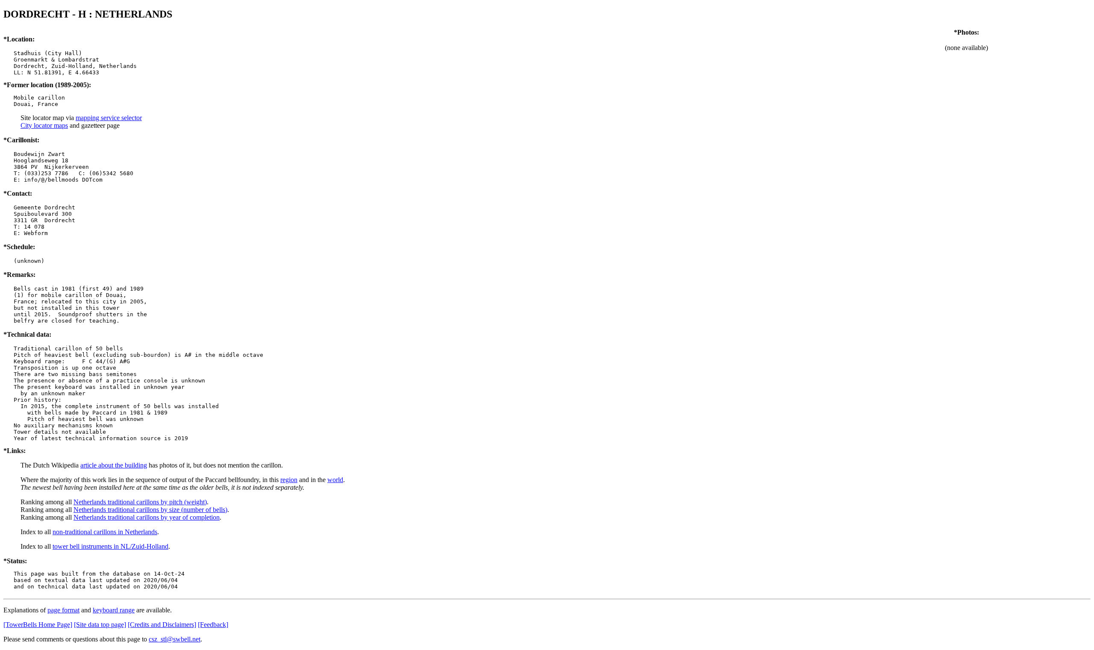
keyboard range (114, 610)
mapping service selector (109, 117)
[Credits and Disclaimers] (162, 624)
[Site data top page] (100, 624)
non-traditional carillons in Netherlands (105, 531)
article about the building (113, 465)
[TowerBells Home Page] (37, 624)
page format (63, 610)
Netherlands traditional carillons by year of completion (147, 517)
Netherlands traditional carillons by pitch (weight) (140, 502)
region (288, 479)
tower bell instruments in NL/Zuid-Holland (110, 546)
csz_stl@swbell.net (174, 639)
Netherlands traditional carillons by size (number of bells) (150, 509)
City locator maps (44, 125)
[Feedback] (213, 624)
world (335, 479)
